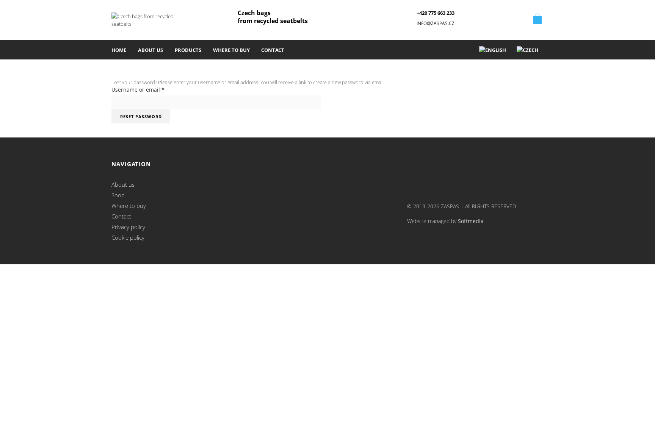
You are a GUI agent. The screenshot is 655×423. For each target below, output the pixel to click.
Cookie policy (127, 237)
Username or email (138, 89)
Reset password (141, 116)
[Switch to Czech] (527, 49)
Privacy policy (128, 227)
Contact (272, 50)
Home (118, 50)
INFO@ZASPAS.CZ (435, 23)
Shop (118, 195)
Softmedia (471, 221)
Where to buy (231, 50)
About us (150, 50)
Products (188, 50)
